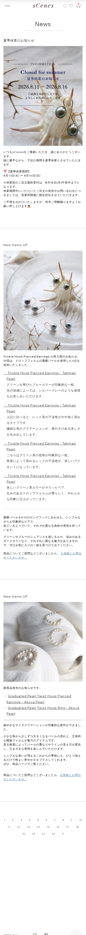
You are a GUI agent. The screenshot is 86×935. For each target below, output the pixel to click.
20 (33, 833)
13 (28, 826)
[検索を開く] (65, 6)
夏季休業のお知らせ (18, 40)
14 (38, 826)
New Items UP (15, 245)
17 (67, 826)
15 (48, 826)
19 (23, 833)
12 (18, 826)
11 (9, 826)
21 (43, 833)
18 (77, 826)
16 (57, 826)
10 (80, 820)
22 (53, 833)
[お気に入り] (70, 6)
